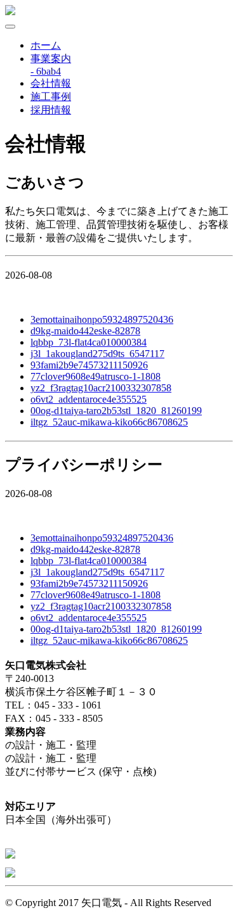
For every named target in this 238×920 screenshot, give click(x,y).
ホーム (45, 45)
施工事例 (50, 96)
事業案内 (50, 58)
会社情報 (50, 83)
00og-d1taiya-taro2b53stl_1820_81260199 (116, 410)
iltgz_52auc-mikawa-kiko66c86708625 (109, 422)
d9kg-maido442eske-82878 (85, 330)
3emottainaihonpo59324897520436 (101, 319)
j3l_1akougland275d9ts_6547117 (97, 353)
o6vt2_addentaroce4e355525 (88, 399)
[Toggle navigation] (10, 26)
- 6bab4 (45, 71)
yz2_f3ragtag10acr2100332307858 (100, 387)
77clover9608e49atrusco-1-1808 (95, 376)
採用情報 (50, 109)
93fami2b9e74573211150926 (89, 365)
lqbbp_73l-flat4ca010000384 (88, 342)
